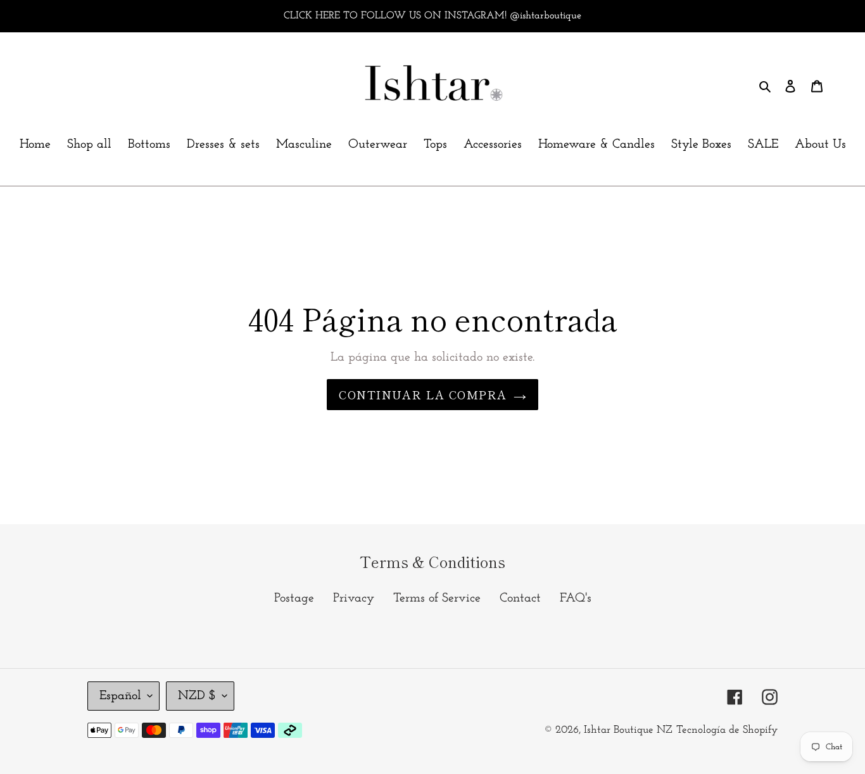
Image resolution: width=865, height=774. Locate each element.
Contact (520, 598)
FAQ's (575, 598)
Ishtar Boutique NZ (628, 730)
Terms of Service (437, 598)
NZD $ (197, 696)
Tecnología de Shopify (727, 730)
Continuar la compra (423, 394)
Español (120, 696)
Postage (294, 598)
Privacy (353, 598)
